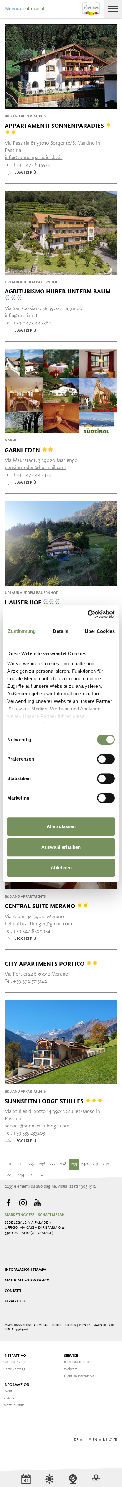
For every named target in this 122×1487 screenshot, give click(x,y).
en (95, 1440)
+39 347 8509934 (32, 931)
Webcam (71, 1369)
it (85, 1440)
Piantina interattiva (79, 1376)
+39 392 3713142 (30, 981)
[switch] (106, 759)
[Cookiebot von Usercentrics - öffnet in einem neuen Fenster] (88, 614)
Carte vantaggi (14, 1369)
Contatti (13, 1291)
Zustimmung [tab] (22, 631)
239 (74, 1164)
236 (42, 1164)
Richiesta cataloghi (78, 1362)
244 (20, 1175)
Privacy (84, 1325)
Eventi (8, 1391)
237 (52, 1164)
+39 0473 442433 (32, 475)
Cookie (57, 1325)
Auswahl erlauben (61, 847)
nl (105, 1440)
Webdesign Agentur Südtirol (12, 1440)
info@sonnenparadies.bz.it (33, 157)
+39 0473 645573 (31, 165)
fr (115, 1440)
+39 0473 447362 (32, 323)
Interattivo (14, 1356)
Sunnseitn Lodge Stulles (45, 1101)
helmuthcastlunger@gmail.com (38, 924)
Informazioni (17, 1385)
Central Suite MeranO (41, 905)
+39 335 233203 (29, 1133)
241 (95, 1164)
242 (105, 1164)
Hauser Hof (24, 602)
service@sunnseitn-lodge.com (37, 1126)
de (76, 1440)
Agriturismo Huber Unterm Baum (57, 291)
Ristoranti (10, 1398)
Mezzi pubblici (14, 1405)
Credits (70, 1325)
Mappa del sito (104, 1325)
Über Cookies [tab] (100, 631)
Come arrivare (14, 1362)
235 (31, 1164)
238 (63, 1164)
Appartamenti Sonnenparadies (55, 125)
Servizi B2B (15, 1301)
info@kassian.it (21, 315)
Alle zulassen (61, 826)
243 (10, 1175)
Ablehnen (61, 867)
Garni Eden (23, 450)
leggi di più (25, 172)
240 (84, 1164)
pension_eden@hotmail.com (35, 467)
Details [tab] (60, 631)
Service (71, 1356)
